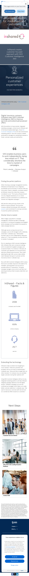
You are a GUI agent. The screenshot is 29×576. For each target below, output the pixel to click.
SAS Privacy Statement (10, 546)
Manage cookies (14, 565)
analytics (3, 209)
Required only (14, 561)
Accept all (14, 557)
